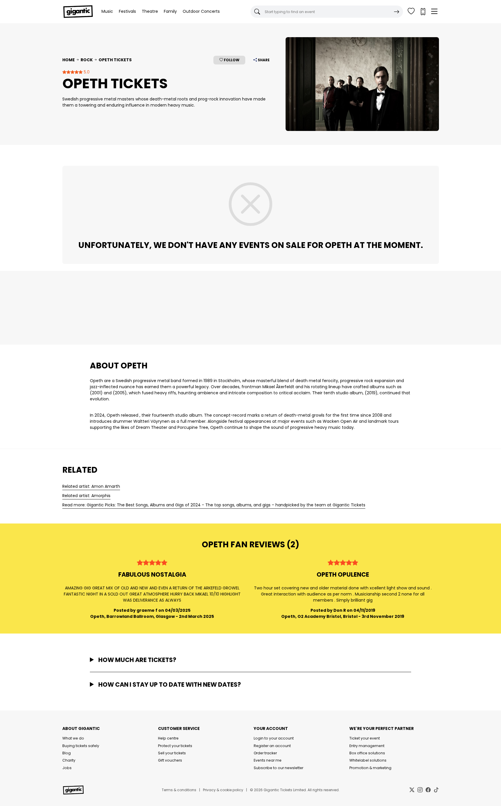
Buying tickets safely (80, 745)
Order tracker (265, 753)
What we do (73, 738)
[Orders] (423, 11)
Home (68, 60)
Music (107, 11)
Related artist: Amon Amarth (91, 486)
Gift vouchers (170, 760)
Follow (231, 59)
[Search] (396, 11)
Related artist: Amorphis (86, 496)
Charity (68, 760)
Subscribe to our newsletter (278, 767)
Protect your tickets (175, 745)
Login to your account (274, 738)
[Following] (411, 11)
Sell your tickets (172, 753)
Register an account (272, 745)
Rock (87, 60)
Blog (66, 753)
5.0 (86, 72)
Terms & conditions (179, 789)
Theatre (150, 11)
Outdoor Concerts (201, 11)
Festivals (127, 11)
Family (170, 11)
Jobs (67, 767)
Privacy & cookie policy (223, 789)
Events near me (268, 760)
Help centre (168, 738)
